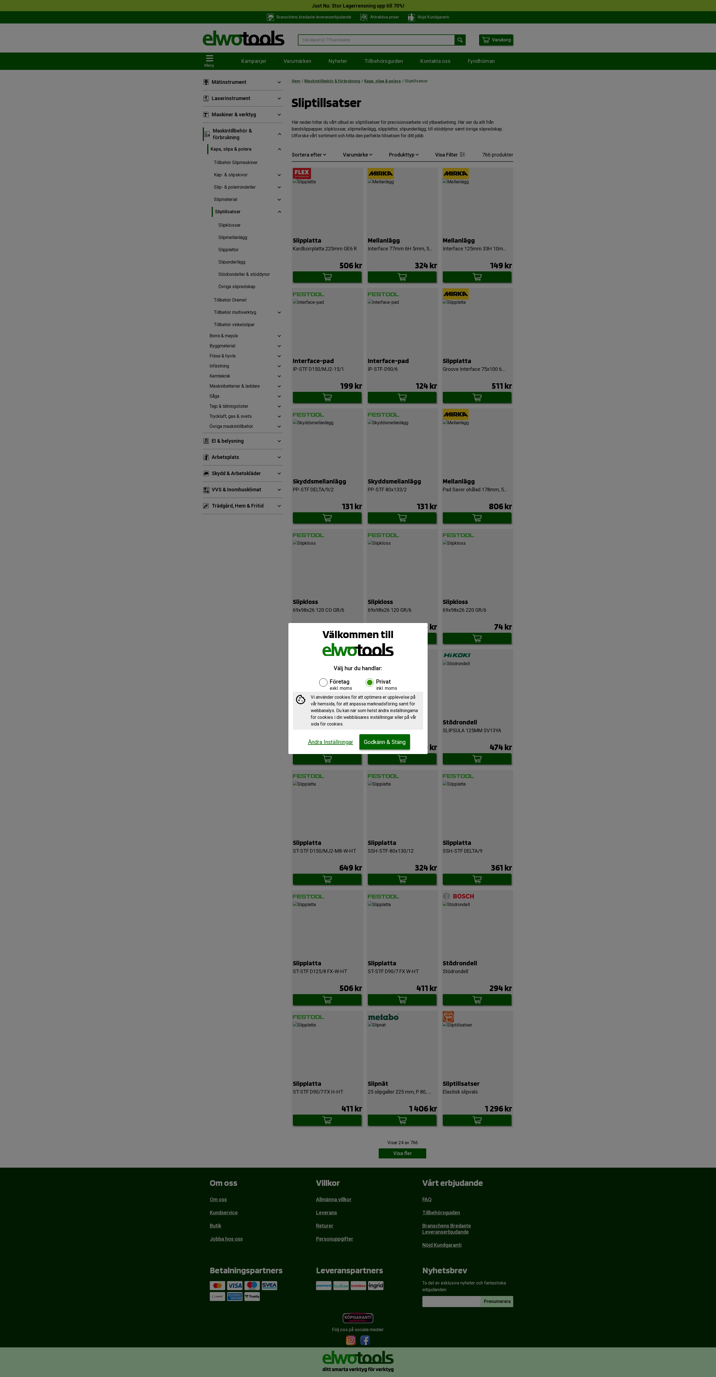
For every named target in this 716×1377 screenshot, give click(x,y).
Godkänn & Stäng (385, 742)
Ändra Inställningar (330, 742)
